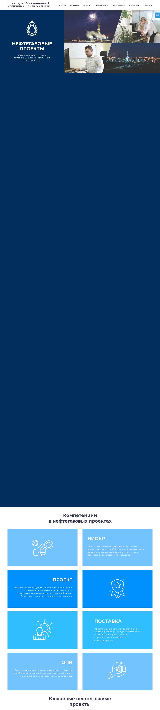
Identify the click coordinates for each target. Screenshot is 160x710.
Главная (62, 5)
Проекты (86, 5)
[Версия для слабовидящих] (157, 15)
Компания (74, 5)
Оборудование (118, 5)
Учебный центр (101, 5)
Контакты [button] (148, 5)
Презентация (134, 5)
